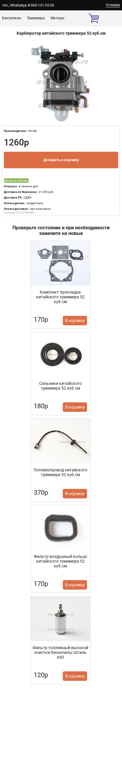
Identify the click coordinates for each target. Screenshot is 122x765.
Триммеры (36, 18)
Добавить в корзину (61, 160)
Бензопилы (11, 18)
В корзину (75, 320)
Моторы (57, 18)
